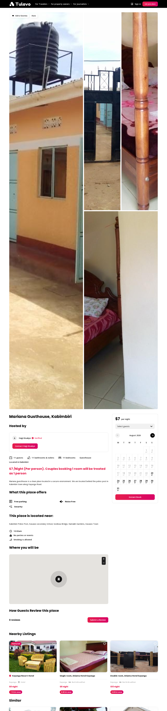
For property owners (60, 4)
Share (34, 16)
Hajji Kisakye (30, 438)
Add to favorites (21, 16)
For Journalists (80, 4)
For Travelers (41, 4)
